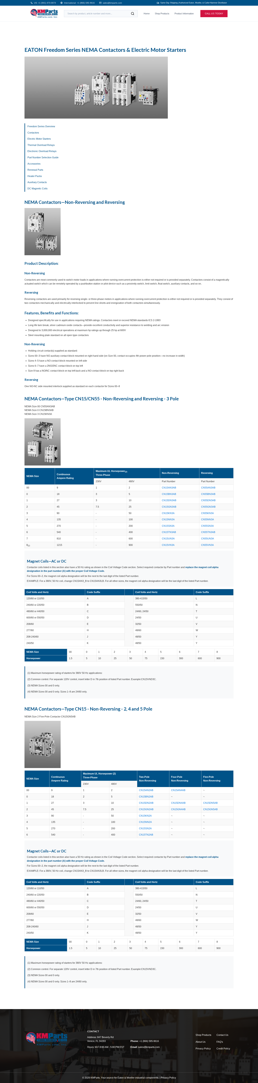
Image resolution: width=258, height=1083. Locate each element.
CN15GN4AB (178, 809)
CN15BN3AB (169, 494)
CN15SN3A (168, 526)
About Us (200, 1042)
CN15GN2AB (146, 809)
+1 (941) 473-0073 (47, 3)
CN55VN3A (207, 545)
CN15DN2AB (146, 803)
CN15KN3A (168, 513)
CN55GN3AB (208, 507)
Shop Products (162, 13)
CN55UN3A (207, 538)
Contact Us (222, 1035)
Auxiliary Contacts (37, 182)
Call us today (214, 13)
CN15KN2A (145, 815)
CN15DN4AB (178, 803)
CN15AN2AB (146, 790)
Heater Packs (34, 176)
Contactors (33, 132)
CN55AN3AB (208, 487)
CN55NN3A (207, 519)
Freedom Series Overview (41, 126)
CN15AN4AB (178, 790)
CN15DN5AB (210, 803)
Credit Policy (223, 1048)
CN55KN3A (207, 513)
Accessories (33, 163)
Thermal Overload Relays (41, 145)
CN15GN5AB (210, 809)
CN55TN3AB (208, 532)
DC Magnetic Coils (37, 188)
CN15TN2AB (146, 834)
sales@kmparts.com (112, 3)
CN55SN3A (207, 526)
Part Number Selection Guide (43, 157)
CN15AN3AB (169, 487)
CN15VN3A (168, 545)
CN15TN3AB (169, 532)
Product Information (184, 13)
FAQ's (219, 1042)
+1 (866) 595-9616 (86, 3)
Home (147, 13)
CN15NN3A (168, 519)
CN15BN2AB (146, 796)
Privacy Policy (203, 1048)
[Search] (132, 13)
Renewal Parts (35, 170)
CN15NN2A (145, 822)
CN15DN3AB (169, 500)
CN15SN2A (145, 828)
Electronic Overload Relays (41, 151)
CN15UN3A (168, 538)
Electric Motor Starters (39, 139)
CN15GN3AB (169, 507)
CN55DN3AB (208, 500)
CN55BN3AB (208, 494)
